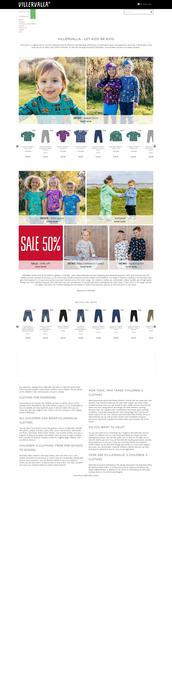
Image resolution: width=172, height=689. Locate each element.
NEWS (21, 20)
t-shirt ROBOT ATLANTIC (80, 147)
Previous (17, 146)
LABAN (21, 30)
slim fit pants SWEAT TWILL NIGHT (134, 328)
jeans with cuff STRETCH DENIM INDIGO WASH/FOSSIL (28, 329)
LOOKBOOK (23, 16)
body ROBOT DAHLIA (63, 147)
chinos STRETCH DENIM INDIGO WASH (81, 329)
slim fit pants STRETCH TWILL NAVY (98, 148)
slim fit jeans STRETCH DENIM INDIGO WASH (46, 329)
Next (154, 146)
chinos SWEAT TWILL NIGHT (63, 327)
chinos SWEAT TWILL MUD (151, 327)
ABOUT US (23, 28)
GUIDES (22, 22)
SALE (21, 32)
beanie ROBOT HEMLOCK (116, 147)
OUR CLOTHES (24, 11)
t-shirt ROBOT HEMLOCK (27, 147)
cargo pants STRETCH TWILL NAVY (98, 328)
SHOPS (21, 26)
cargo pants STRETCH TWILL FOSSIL (45, 148)
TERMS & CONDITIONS (27, 24)
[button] (144, 4)
